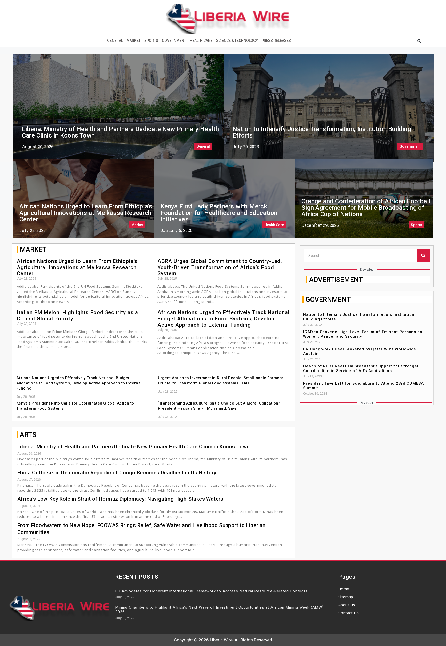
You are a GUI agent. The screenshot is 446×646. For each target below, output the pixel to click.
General (115, 40)
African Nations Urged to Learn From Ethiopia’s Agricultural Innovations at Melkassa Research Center (85, 213)
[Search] (423, 255)
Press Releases (276, 40)
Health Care (201, 40)
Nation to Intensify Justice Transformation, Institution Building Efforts (322, 132)
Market (133, 40)
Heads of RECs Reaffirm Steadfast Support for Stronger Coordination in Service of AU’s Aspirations (361, 368)
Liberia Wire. (222, 639)
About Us (346, 604)
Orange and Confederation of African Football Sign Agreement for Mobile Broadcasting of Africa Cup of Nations (365, 208)
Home (343, 588)
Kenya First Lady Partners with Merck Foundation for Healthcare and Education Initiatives (219, 213)
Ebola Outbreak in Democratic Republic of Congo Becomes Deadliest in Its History (117, 473)
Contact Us (348, 612)
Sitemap (345, 596)
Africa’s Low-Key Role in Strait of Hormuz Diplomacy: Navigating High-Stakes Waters (120, 499)
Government (174, 40)
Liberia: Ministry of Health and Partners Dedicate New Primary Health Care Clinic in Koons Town (120, 132)
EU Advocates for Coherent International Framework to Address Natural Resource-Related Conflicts (211, 591)
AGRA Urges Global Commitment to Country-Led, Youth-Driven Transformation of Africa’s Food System (219, 267)
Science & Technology (237, 40)
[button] (419, 41)
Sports (151, 40)
